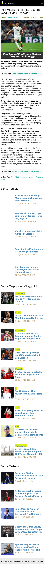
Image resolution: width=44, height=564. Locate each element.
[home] (7, 4)
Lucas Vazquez (28, 177)
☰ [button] (42, 2)
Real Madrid (16, 177)
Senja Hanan (13, 17)
